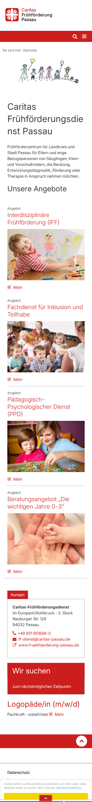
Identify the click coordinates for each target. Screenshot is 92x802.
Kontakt (18, 594)
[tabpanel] (46, 70)
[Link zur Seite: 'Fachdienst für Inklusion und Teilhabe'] (46, 346)
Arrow (45, 798)
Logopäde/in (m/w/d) (43, 704)
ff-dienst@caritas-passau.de (44, 639)
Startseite (30, 50)
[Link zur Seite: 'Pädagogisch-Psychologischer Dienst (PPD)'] (46, 446)
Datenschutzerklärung (68, 788)
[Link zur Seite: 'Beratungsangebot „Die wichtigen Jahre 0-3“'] (46, 539)
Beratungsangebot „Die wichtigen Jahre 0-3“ (38, 503)
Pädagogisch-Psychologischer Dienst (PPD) (38, 407)
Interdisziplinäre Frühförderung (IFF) (33, 218)
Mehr (18, 287)
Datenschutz (18, 772)
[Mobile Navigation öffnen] (84, 36)
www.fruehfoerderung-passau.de (48, 645)
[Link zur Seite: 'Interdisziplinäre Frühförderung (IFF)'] (46, 254)
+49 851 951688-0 (34, 633)
